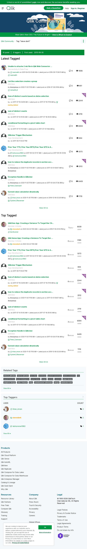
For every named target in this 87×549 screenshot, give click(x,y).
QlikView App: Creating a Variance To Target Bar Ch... (31, 223)
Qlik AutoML (5, 462)
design (56, 382)
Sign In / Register (78, 8)
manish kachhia (9, 379)
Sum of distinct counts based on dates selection (28, 96)
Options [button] (83, 41)
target (44, 379)
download (42, 376)
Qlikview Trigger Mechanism (20, 135)
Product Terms (62, 527)
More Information (45, 532)
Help (67, 8)
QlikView (11, 84)
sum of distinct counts (17, 111)
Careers (32, 515)
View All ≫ (43, 208)
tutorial (50, 379)
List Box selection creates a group (22, 81)
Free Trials (5, 505)
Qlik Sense (5, 459)
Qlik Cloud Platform (8, 455)
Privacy (32, 512)
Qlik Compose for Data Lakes (12, 472)
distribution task (66, 382)
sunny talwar (35, 379)
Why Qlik (4, 489)
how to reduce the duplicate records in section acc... (30, 162)
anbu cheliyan (22, 382)
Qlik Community (43, 21)
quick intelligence (23, 379)
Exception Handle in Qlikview (20, 177)
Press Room (33, 502)
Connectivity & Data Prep (18, 69)
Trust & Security (35, 505)
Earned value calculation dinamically (23, 192)
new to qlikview (22, 376)
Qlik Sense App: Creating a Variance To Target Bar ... (30, 238)
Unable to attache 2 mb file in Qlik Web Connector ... (30, 66)
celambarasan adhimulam (43, 382)
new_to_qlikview (9, 376)
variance (58, 379)
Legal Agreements (64, 523)
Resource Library (7, 499)
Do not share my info (65, 530)
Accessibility (33, 509)
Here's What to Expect (62, 35)
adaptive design (9, 382)
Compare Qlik (6, 509)
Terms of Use (62, 520)
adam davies (67, 379)
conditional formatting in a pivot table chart (26, 123)
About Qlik (33, 499)
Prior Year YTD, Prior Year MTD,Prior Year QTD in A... (30, 147)
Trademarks (61, 517)
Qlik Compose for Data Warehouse (14, 476)
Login (34, 2)
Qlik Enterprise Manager (10, 479)
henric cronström (69, 376)
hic (78, 376)
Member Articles (14, 226)
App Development (15, 138)
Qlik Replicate (6, 469)
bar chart (33, 376)
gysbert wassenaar (54, 376)
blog (30, 382)
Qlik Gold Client (7, 486)
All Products (5, 452)
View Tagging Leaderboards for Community (43, 396)
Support (4, 519)
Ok (45, 527)
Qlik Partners (6, 502)
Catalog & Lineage (8, 482)
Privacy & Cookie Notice (66, 513)
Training (4, 515)
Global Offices (34, 522)
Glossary (4, 512)
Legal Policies (62, 510)
